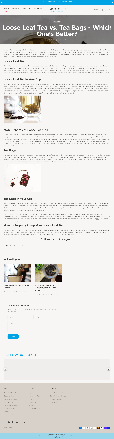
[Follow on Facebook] (5, 422)
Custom (14, 8)
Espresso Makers (9, 396)
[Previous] (1, 2)
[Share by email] (22, 245)
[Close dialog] (112, 435)
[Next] (112, 2)
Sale (5, 11)
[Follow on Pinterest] (13, 422)
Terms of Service (34, 408)
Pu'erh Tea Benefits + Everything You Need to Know (45, 287)
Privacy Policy (44, 309)
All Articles (57, 21)
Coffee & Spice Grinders (12, 405)
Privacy (31, 405)
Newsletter (54, 402)
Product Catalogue (56, 399)
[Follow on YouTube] (17, 422)
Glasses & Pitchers (10, 408)
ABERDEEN (59, 234)
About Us (25, 8)
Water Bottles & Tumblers (12, 393)
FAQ (30, 399)
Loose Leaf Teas (9, 415)
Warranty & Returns (36, 396)
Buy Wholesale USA (57, 393)
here (61, 143)
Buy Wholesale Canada (58, 396)
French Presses (9, 402)
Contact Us (32, 402)
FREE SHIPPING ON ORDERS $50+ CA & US (57, 2)
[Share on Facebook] (10, 245)
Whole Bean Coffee (10, 399)
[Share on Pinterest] (18, 245)
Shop (5, 8)
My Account (33, 393)
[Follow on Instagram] (9, 422)
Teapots (6, 412)
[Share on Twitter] (14, 245)
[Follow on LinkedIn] (24, 422)
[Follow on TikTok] (21, 422)
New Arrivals (37, 8)
